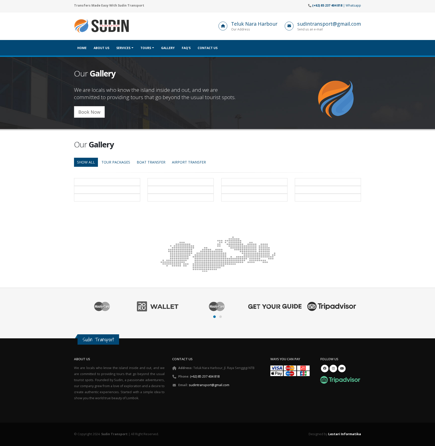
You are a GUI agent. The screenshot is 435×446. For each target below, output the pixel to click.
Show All (86, 162)
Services (123, 48)
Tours (145, 48)
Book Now (89, 112)
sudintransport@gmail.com (329, 23)
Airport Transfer (189, 162)
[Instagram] (333, 368)
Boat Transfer (151, 162)
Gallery (168, 48)
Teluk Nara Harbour (254, 23)
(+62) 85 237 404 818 (205, 376)
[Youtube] (342, 368)
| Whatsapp (336, 5)
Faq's (186, 48)
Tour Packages (115, 162)
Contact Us (208, 48)
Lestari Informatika (344, 434)
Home (82, 48)
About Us (101, 48)
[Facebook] (325, 368)
